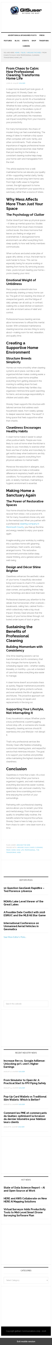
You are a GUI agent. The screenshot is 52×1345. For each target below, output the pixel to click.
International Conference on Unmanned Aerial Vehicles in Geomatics (21, 926)
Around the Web (23, 845)
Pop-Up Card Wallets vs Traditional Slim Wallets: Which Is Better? (25, 1098)
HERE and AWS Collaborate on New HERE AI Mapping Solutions (25, 1200)
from (8, 850)
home (13, 850)
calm (26, 847)
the (37, 850)
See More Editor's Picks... (15, 937)
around (20, 847)
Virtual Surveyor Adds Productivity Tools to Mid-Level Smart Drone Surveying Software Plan (25, 1212)
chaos (31, 847)
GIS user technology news (26, 10)
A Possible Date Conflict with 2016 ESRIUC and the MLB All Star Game (25, 914)
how (18, 850)
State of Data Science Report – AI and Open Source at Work (24, 1189)
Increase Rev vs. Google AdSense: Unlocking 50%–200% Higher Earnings (24, 1063)
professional (30, 850)
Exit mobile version (26, 1341)
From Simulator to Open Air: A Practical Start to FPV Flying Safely (25, 1082)
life (22, 850)
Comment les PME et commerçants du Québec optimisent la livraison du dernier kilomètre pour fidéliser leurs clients (25, 1117)
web (19, 852)
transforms (11, 852)
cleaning (39, 847)
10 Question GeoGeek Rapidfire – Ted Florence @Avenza (24, 889)
